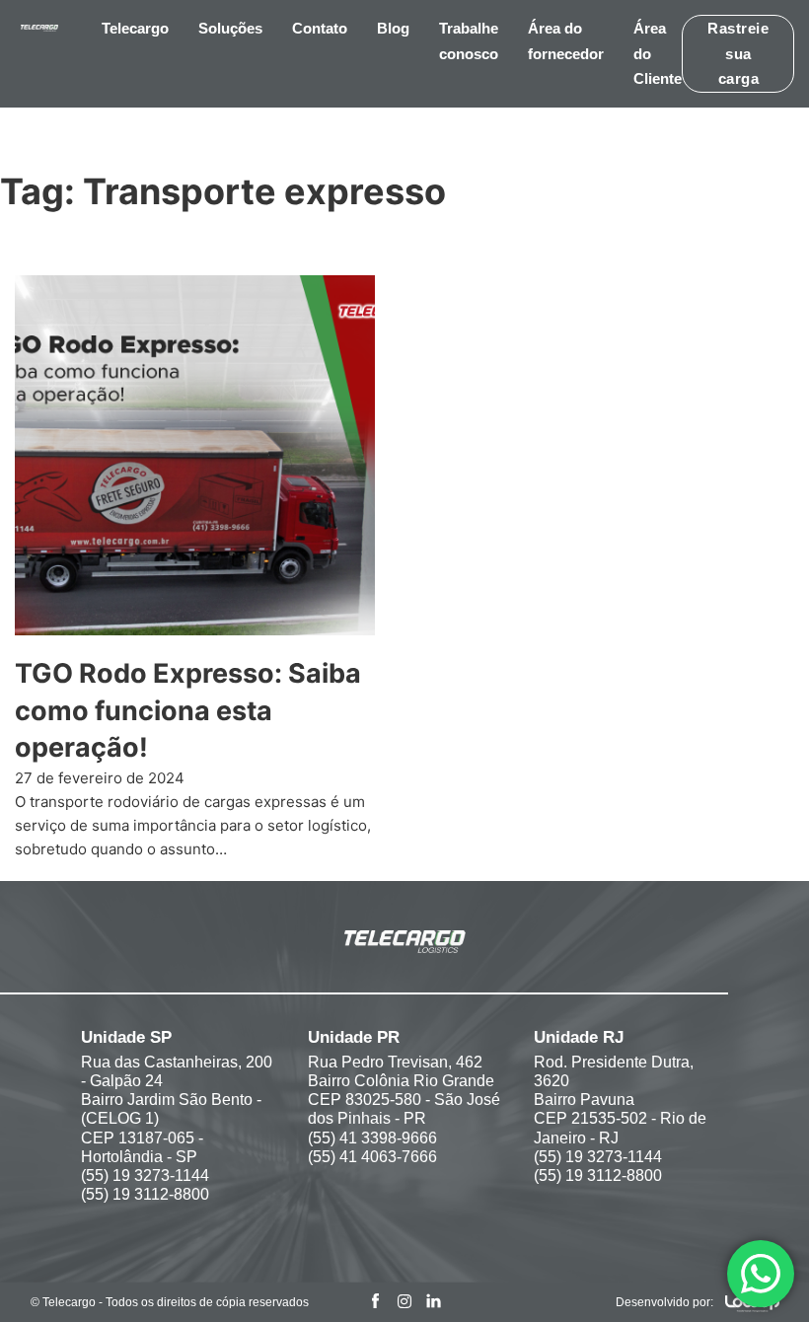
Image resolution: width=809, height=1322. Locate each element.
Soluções (230, 28)
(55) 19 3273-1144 (145, 1175)
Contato (319, 28)
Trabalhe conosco (468, 41)
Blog (393, 28)
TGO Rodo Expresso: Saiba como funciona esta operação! (188, 711)
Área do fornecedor (566, 41)
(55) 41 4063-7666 (372, 1156)
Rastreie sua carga (738, 53)
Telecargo (135, 28)
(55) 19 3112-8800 (145, 1194)
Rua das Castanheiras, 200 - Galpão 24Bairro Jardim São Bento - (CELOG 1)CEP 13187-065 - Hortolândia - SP (176, 1109)
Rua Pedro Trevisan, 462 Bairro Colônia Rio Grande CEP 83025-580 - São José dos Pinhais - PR (404, 1091)
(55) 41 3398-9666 (372, 1138)
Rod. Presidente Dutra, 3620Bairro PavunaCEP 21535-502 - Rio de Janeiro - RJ (620, 1100)
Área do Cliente (657, 53)
